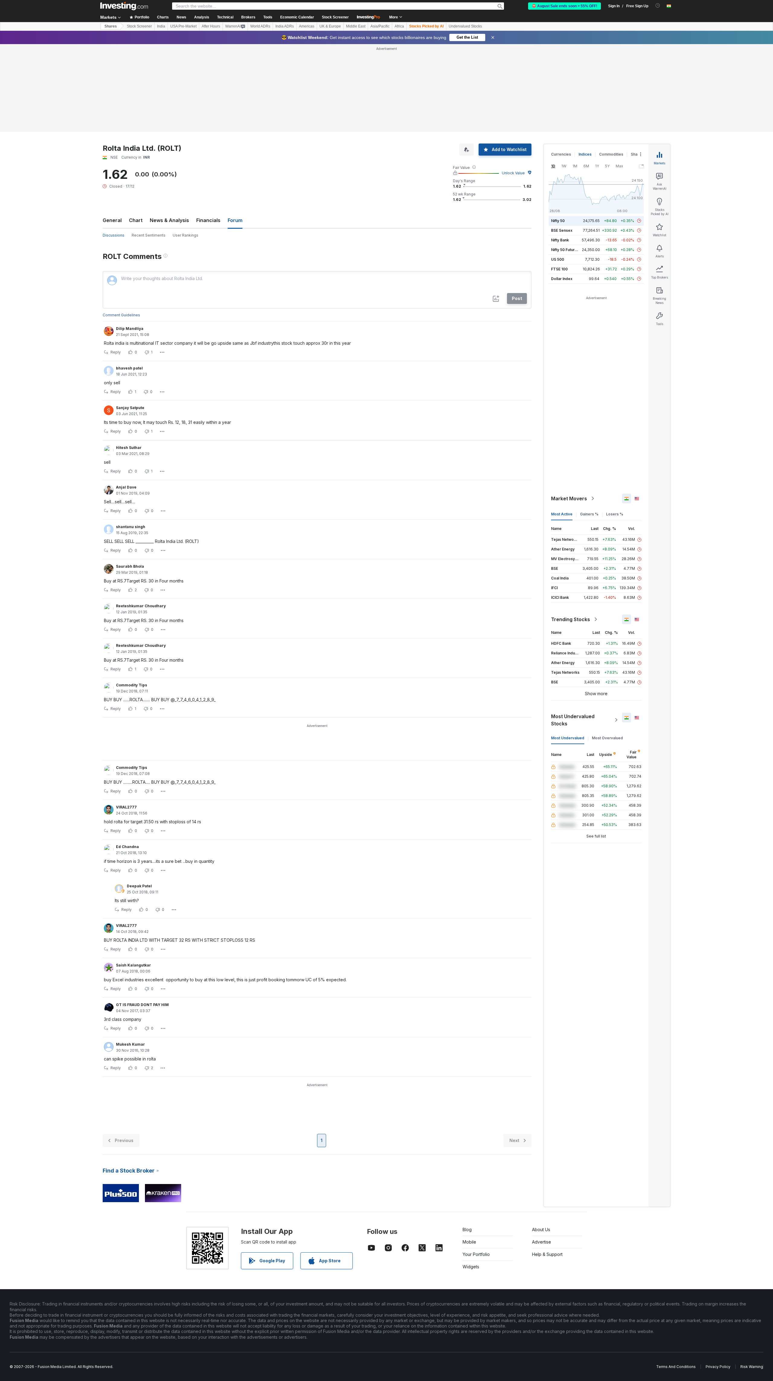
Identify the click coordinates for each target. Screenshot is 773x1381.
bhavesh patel (129, 281)
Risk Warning (751, 1279)
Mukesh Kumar (130, 957)
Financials (208, 133)
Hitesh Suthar (129, 360)
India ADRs (284, 26)
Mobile (469, 1154)
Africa (399, 26)
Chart (136, 133)
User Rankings (185, 148)
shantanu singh (130, 439)
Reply (116, 265)
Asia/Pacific (380, 26)
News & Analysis (169, 133)
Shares (110, 26)
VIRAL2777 (126, 720)
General (112, 133)
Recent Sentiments (148, 148)
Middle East (355, 26)
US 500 (557, 172)
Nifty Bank (560, 152)
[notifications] (657, 5)
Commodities (611, 67)
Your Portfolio (476, 1167)
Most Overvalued (607, 650)
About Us (541, 1142)
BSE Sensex (562, 143)
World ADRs (260, 26)
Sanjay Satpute (130, 320)
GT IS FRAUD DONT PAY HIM (142, 917)
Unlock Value (513, 85)
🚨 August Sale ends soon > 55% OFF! (564, 6)
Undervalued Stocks (465, 26)
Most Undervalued (567, 650)
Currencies (561, 67)
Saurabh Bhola (130, 479)
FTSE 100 (559, 181)
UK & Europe (330, 26)
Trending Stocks (570, 532)
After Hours (211, 26)
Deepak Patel (139, 798)
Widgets (471, 1179)
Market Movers (569, 411)
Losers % (614, 426)
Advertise (541, 1154)
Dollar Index (562, 191)
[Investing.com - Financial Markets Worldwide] (124, 6)
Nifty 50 (558, 133)
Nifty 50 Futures (565, 162)
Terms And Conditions (676, 1279)
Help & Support (547, 1167)
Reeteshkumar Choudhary (141, 518)
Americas (306, 26)
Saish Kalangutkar (133, 878)
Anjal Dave (126, 400)
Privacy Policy (718, 1279)
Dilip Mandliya (129, 241)
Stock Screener (335, 17)
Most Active (562, 426)
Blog (467, 1142)
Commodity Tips (131, 597)
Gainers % (589, 426)
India (161, 26)
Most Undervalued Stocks (573, 632)
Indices (585, 67)
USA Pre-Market (183, 26)
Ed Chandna (127, 759)
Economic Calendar (297, 17)
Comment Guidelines (121, 227)
